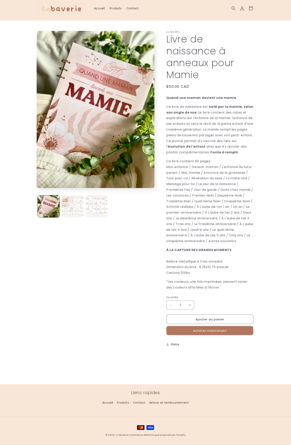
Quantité (172, 297)
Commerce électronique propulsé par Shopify (157, 434)
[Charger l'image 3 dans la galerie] (96, 206)
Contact (139, 403)
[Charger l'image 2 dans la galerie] (73, 206)
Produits (123, 403)
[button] (233, 8)
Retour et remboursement (169, 403)
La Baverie (122, 434)
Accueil (107, 403)
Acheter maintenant (210, 330)
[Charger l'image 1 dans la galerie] (49, 206)
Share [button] (175, 344)
